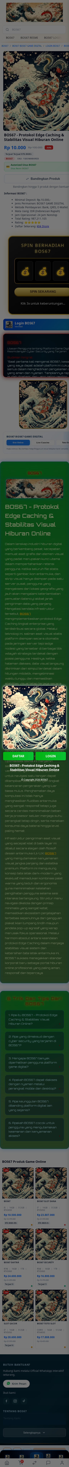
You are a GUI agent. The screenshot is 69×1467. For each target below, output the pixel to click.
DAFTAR (18, 756)
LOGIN (51, 756)
